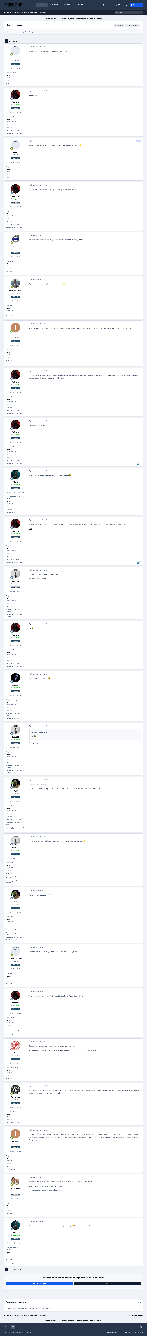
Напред (15, 41)
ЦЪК (30, 529)
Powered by (133, 1332)
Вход (107, 1283)
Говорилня (33, 32)
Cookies (29, 1332)
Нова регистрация (39, 1283)
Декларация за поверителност (14, 1332)
